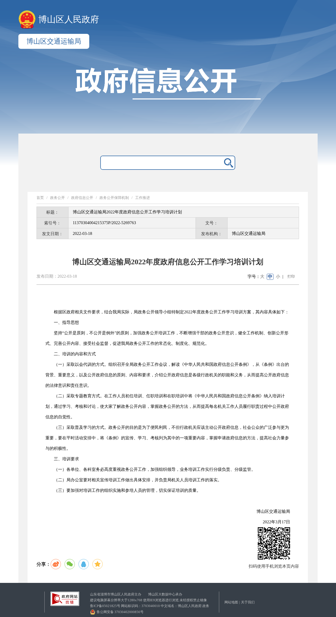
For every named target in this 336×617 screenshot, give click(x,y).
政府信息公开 (82, 198)
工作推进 (142, 198)
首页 (40, 198)
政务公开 (57, 198)
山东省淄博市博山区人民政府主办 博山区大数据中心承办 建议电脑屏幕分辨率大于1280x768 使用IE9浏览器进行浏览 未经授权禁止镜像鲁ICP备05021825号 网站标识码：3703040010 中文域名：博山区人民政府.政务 (149, 600)
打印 (291, 276)
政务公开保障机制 (114, 198)
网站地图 (231, 602)
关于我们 (248, 602)
